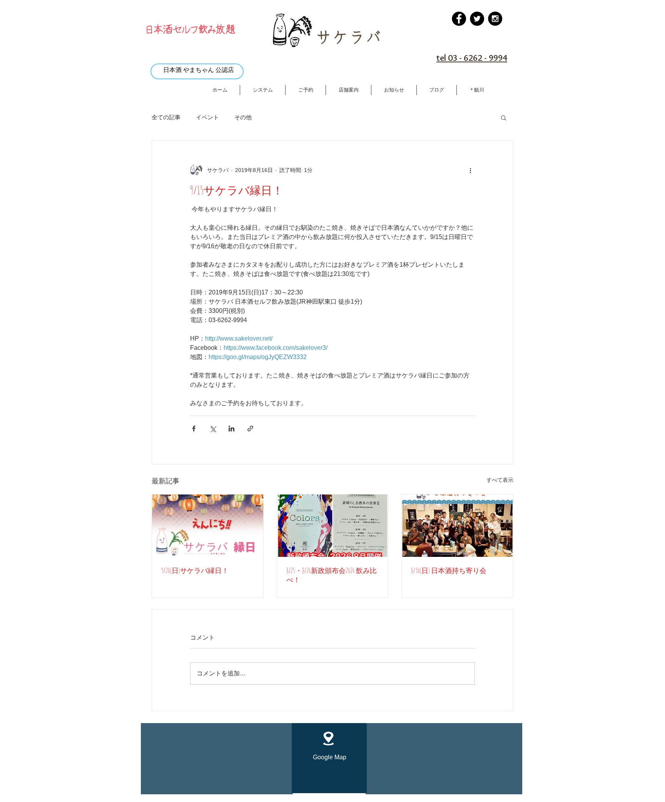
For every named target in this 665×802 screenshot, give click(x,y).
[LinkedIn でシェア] (231, 428)
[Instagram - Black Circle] (495, 19)
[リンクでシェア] (250, 428)
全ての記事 (166, 117)
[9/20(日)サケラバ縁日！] (207, 526)
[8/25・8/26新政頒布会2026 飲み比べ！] (332, 526)
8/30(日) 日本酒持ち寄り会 (448, 570)
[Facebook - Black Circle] (459, 19)
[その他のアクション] (470, 170)
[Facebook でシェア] (193, 428)
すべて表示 (499, 480)
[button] (503, 117)
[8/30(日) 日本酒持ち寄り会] (457, 526)
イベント (207, 117)
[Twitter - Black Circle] (477, 19)
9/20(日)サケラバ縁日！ (195, 570)
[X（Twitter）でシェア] (212, 428)
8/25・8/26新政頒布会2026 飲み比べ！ (331, 575)
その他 (243, 117)
